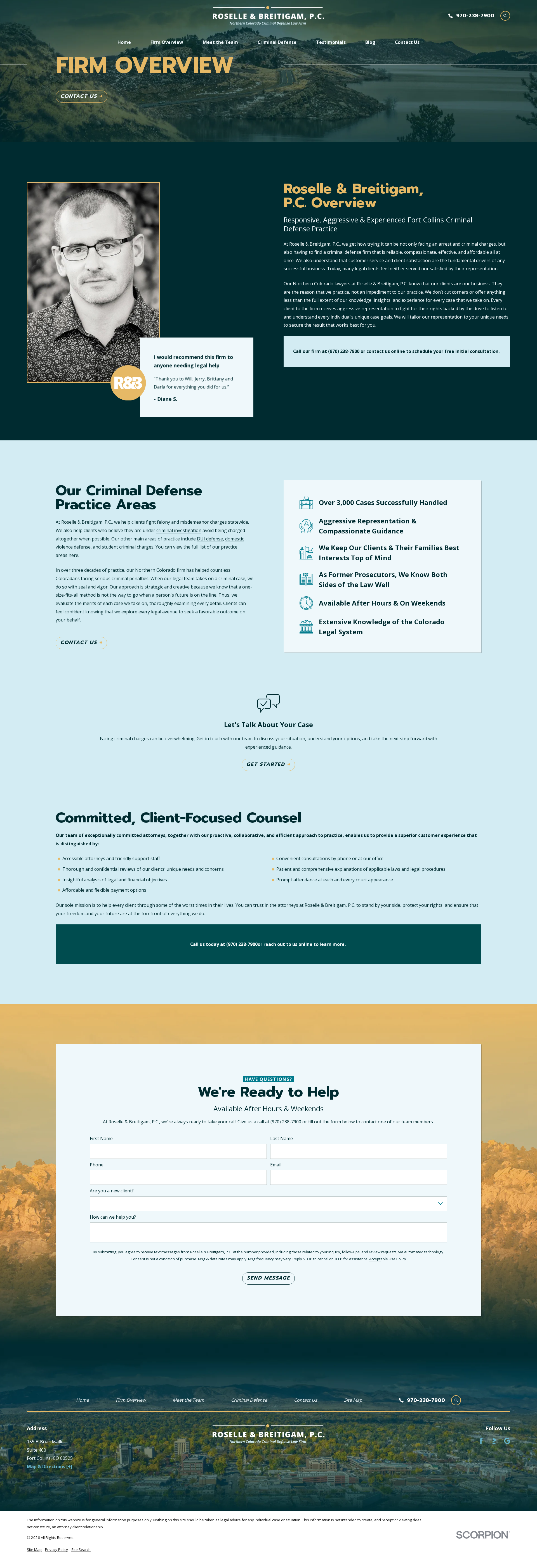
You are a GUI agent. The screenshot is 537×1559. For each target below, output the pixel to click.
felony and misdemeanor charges (192, 522)
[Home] (268, 16)
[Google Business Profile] (507, 1441)
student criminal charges (128, 547)
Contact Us (78, 96)
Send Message (268, 1278)
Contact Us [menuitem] (407, 42)
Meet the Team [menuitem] (220, 42)
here (73, 555)
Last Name (281, 1138)
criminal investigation (178, 530)
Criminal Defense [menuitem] (277, 42)
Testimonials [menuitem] (331, 42)
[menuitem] (34, 1549)
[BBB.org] (494, 1441)
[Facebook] (481, 1441)
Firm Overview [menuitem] (166, 42)
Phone (96, 1164)
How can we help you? (113, 1216)
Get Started (265, 764)
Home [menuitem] (124, 42)
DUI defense (210, 539)
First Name (101, 1138)
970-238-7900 (475, 15)
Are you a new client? (112, 1190)
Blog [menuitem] (370, 42)
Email (275, 1164)
